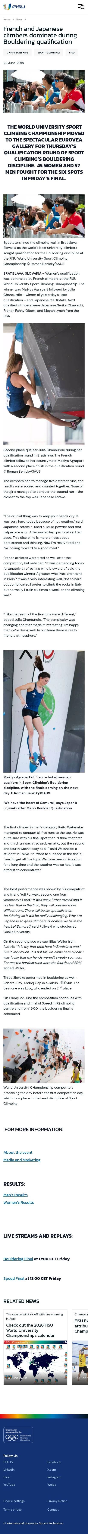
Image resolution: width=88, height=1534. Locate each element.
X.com (51, 1470)
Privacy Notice (57, 1501)
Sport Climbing (49, 52)
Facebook (54, 1462)
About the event (17, 1152)
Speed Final (13, 1278)
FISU (72, 52)
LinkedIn (9, 1470)
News (19, 19)
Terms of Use (12, 1509)
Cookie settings (14, 1501)
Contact (53, 1509)
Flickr (6, 1477)
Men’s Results (15, 1195)
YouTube (9, 1485)
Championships (17, 52)
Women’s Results (18, 1202)
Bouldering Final (18, 1259)
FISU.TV (8, 1462)
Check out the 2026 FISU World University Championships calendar (30, 1330)
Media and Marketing (22, 1160)
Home (6, 19)
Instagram (54, 1477)
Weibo (51, 1485)
